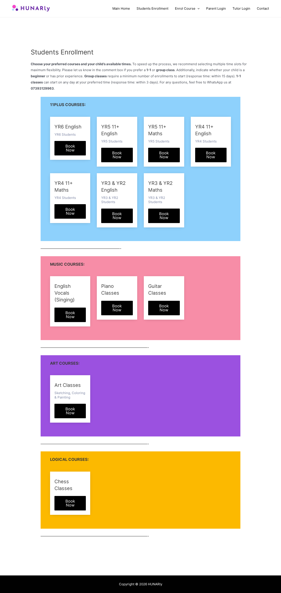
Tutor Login (241, 8)
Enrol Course (185, 8)
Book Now (70, 148)
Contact (263, 8)
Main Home (121, 8)
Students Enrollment (152, 8)
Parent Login (216, 8)
